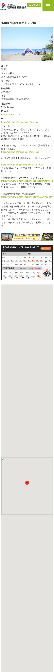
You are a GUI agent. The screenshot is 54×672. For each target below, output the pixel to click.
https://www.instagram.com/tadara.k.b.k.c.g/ (22, 164)
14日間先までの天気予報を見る (30, 268)
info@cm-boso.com (10, 114)
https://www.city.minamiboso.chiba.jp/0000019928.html (27, 197)
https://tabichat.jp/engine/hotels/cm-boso (20, 122)
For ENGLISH (34, 5)
